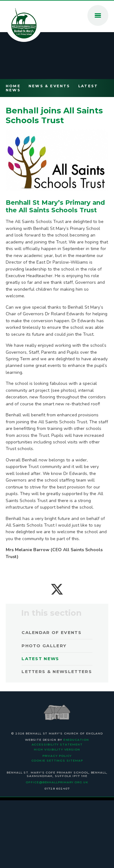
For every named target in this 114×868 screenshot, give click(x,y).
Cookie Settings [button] (48, 760)
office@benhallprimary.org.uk (57, 782)
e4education (76, 739)
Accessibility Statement (57, 744)
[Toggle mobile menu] (97, 15)
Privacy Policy (57, 755)
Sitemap (74, 760)
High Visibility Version (57, 749)
